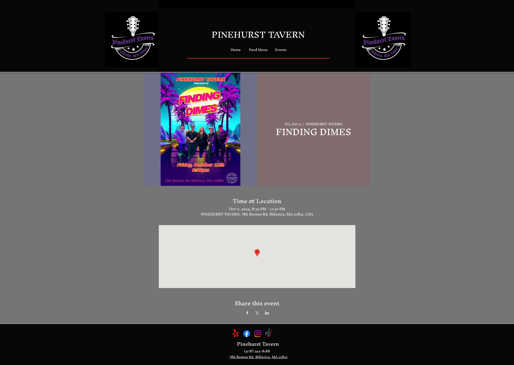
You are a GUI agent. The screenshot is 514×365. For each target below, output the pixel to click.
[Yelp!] (235, 333)
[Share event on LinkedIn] (267, 312)
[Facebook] (246, 333)
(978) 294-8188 (257, 351)
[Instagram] (257, 333)
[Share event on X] (257, 312)
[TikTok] (268, 333)
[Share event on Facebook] (247, 312)
